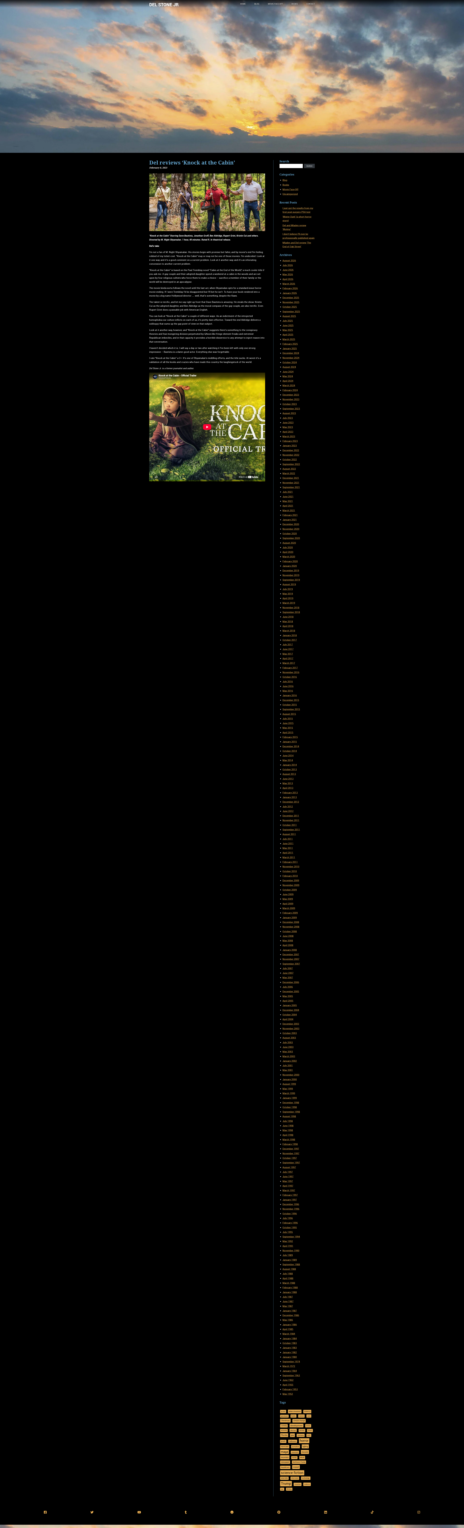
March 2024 (289, 385)
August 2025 (289, 316)
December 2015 (291, 700)
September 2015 (291, 709)
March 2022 (289, 473)
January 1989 (290, 1260)
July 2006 (288, 987)
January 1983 (290, 1347)
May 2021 (288, 501)
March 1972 (289, 1366)
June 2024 (288, 371)
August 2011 (289, 834)
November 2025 (291, 302)
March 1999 (289, 1093)
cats (308, 1416)
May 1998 (288, 1130)
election (293, 1430)
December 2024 (291, 353)
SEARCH (309, 166)
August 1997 (289, 1167)
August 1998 (289, 1116)
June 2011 (288, 843)
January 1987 (290, 1310)
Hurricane (284, 1447)
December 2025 (291, 297)
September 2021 (291, 487)
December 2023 (291, 394)
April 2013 (288, 788)
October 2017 (290, 640)
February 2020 (290, 561)
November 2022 (291, 455)
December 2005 (291, 991)
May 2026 (288, 274)
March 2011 (289, 857)
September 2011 (291, 829)
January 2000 (290, 1079)
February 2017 (290, 667)
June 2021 (288, 496)
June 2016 (288, 686)
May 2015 (288, 727)
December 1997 (291, 1148)
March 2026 (289, 283)
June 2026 (288, 270)
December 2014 (291, 746)
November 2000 (291, 1074)
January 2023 (290, 445)
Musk (302, 1457)
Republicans (285, 1467)
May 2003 (288, 1051)
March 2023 (289, 436)
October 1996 (290, 1213)
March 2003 (289, 1056)
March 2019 (289, 603)
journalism (295, 1447)
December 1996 (291, 1204)
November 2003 (291, 1028)
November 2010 (291, 866)
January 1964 (290, 1371)
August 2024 (289, 367)
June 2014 (288, 755)
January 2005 (290, 1005)
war (282, 1489)
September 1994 (291, 1236)
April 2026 (288, 279)
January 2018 (290, 635)
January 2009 (290, 917)
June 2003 (288, 1047)
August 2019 (289, 584)
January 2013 (290, 797)
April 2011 (288, 852)
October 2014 (290, 751)
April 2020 (288, 552)
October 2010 (290, 871)
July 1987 (288, 1296)
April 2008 (288, 945)
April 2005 (288, 1000)
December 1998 (291, 1102)
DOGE (308, 1426)
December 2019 (291, 570)
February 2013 (290, 792)
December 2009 (291, 880)
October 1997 (290, 1158)
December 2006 (291, 982)
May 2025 (288, 330)
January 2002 (290, 1061)
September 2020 (291, 538)
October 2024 (290, 362)
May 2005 (288, 996)
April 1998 (288, 1135)
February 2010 (290, 876)
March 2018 (289, 630)
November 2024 (291, 357)
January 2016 (290, 695)
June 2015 (288, 723)
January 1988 (290, 1292)
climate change (299, 1421)
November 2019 (291, 575)
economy (284, 1430)
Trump (286, 1483)
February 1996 (290, 1222)
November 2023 (291, 399)
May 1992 (288, 1241)
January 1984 (290, 1338)
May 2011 (288, 848)
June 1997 (288, 1176)
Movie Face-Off (290, 189)
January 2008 (290, 950)
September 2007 (291, 963)
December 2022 (291, 450)
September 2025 (291, 311)
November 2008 (291, 926)
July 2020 (288, 547)
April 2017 (288, 658)
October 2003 (290, 1033)
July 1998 (288, 1121)
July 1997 (288, 1172)
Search (284, 161)
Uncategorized (290, 194)
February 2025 (290, 344)
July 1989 (288, 1255)
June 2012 (288, 811)
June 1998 (288, 1125)
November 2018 (291, 607)
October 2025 (290, 306)
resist (296, 1467)
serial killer (284, 1478)
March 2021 (289, 510)
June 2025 (288, 325)
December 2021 (291, 478)
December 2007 (291, 954)
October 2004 (290, 1014)
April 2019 (288, 598)
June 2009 (288, 894)
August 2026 (289, 260)
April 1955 (288, 1384)
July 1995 (288, 1232)
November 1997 (291, 1153)
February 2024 (290, 390)
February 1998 (290, 1144)
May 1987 (288, 1306)
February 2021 (290, 515)
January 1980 (290, 1357)
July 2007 (288, 968)
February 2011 (290, 862)
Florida (284, 1435)
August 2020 (289, 543)
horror (304, 1441)
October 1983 (290, 1343)
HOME (243, 4)
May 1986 (288, 1320)
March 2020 (289, 556)
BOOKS (294, 4)
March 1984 (289, 1333)
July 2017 (288, 644)
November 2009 (291, 885)
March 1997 (289, 1190)
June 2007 (288, 973)
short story (294, 1478)
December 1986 (291, 1315)
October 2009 (290, 889)
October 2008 (290, 931)
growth (283, 1441)
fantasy (301, 1430)
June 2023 (288, 422)
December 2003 (291, 1023)
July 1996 (288, 1218)
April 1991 (288, 1246)
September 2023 (291, 408)
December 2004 (291, 1010)
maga (284, 1451)
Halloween (292, 1441)
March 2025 (289, 339)
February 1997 (290, 1195)
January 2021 (290, 519)
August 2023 (289, 413)
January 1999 (290, 1098)
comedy (284, 1426)
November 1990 (291, 1250)
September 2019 (291, 579)
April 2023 (288, 431)
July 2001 (288, 1065)
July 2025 (288, 320)
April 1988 (288, 1278)
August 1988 (289, 1269)
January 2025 (290, 348)
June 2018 (288, 616)
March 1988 (289, 1283)
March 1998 (289, 1139)
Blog (285, 180)
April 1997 (288, 1185)
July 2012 (288, 806)
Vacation (297, 1484)
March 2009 (289, 908)
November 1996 (291, 1209)
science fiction (292, 1473)
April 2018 (288, 626)
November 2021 (291, 482)
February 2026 (290, 288)
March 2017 (289, 663)
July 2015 (288, 718)
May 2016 (288, 690)
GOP (308, 1435)
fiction (310, 1430)
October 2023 (290, 404)
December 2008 (291, 922)
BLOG (256, 4)
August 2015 (289, 714)
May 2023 (288, 427)
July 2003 (288, 1042)
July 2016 (288, 681)
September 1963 (291, 1375)
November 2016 (291, 672)
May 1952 (288, 1394)
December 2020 (291, 524)
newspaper (285, 1462)
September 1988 (291, 1264)
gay (292, 1435)
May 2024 (288, 376)
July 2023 (288, 418)
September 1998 (291, 1111)
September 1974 (291, 1361)
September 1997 (291, 1162)
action (283, 1411)
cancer (301, 1416)
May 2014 (288, 760)
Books (286, 184)
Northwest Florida (299, 1462)
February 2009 (290, 912)
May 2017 (288, 654)
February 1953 (290, 1389)
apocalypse (284, 1416)
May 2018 (288, 621)
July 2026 (288, 265)
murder (294, 1457)
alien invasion (295, 1411)
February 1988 (290, 1287)
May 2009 (288, 899)
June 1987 (288, 1301)
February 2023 (290, 441)
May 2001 (288, 1070)
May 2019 (288, 593)
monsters (295, 1452)
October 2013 (290, 769)
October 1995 (290, 1227)
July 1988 (288, 1273)
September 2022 (291, 464)
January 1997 (290, 1199)
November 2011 (291, 820)
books (293, 1416)
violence (307, 1484)
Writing (289, 1489)
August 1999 (289, 1084)
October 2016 (290, 677)
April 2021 (288, 505)
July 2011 (288, 839)
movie (305, 1452)
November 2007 (291, 959)
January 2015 (290, 741)
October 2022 (290, 459)
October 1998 (290, 1107)
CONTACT (310, 4)
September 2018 (291, 612)
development (296, 1425)
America (307, 1411)
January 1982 (290, 1352)
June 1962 (288, 1380)
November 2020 (291, 529)
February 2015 (290, 737)
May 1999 (288, 1088)
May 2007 (288, 977)
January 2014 (290, 765)
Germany (300, 1435)
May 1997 (288, 1181)
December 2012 (291, 801)
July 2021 (288, 492)
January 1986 (290, 1324)
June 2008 (288, 936)
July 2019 (288, 589)
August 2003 (289, 1037)
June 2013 (288, 778)
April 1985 (288, 1329)
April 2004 (288, 1019)
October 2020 (290, 533)
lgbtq (305, 1446)
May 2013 (288, 783)
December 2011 (291, 815)
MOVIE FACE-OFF (275, 4)
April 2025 (288, 334)
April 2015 (288, 732)
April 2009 (288, 903)
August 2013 (289, 774)
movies (285, 1457)
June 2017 (288, 649)
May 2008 (288, 940)
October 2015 (290, 704)
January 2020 (290, 566)
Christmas (285, 1420)
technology (306, 1478)
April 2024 (288, 381)
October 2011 (290, 825)
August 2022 (289, 468)
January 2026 (290, 293)
